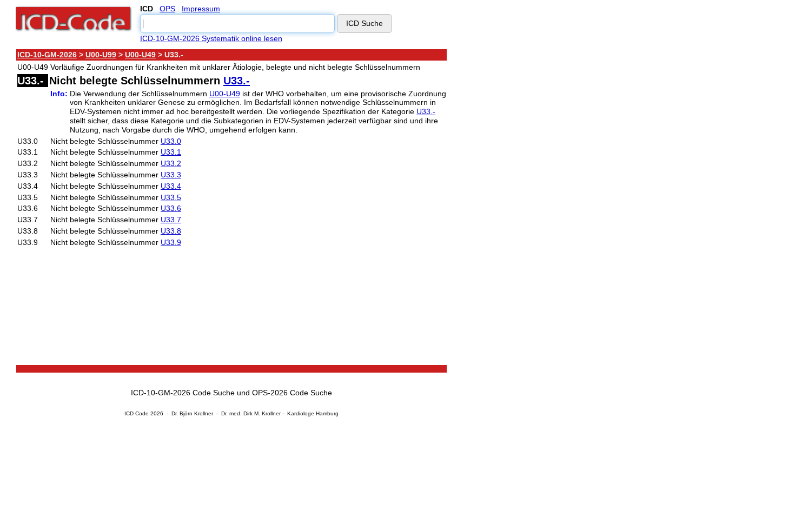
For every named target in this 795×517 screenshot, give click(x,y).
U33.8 (171, 231)
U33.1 (171, 152)
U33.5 (171, 197)
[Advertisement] (543, 210)
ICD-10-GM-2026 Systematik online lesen (211, 38)
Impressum (201, 8)
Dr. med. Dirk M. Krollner (251, 413)
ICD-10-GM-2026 (47, 54)
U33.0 (171, 141)
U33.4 (171, 186)
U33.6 (171, 208)
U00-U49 (140, 54)
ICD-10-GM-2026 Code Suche (183, 392)
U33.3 (171, 174)
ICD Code (136, 413)
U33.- (236, 81)
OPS (167, 8)
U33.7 (171, 219)
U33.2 (171, 163)
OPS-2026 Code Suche (292, 392)
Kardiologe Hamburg (313, 413)
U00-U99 (100, 54)
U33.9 (171, 242)
